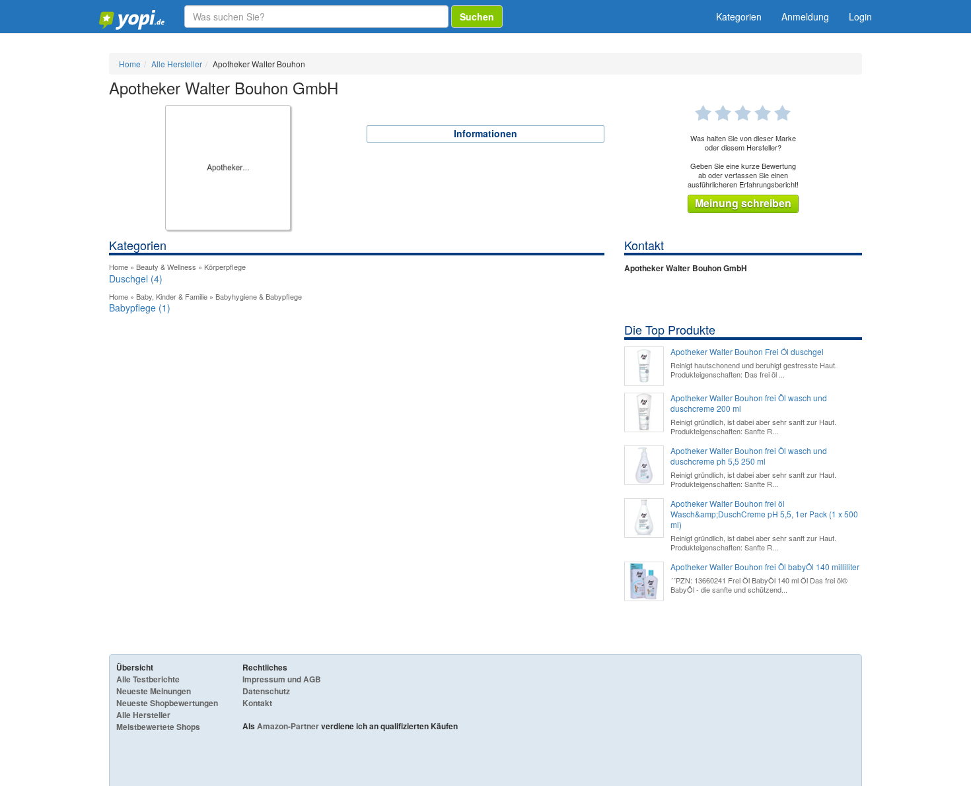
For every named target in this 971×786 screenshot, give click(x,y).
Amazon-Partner (288, 726)
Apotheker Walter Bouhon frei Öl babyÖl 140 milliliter (764, 567)
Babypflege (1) (139, 307)
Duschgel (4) (135, 278)
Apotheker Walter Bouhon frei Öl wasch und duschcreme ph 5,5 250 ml (748, 456)
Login (860, 16)
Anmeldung (805, 16)
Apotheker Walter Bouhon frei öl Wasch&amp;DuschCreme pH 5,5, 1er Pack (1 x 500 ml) (764, 514)
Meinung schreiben (743, 203)
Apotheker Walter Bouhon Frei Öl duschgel (747, 351)
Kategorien (739, 16)
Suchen (477, 16)
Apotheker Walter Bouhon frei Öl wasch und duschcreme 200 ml (748, 403)
